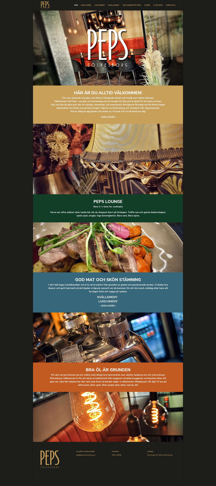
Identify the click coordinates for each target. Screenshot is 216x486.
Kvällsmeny (113, 5)
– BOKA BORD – (108, 117)
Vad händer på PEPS (131, 5)
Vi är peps (158, 5)
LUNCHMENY (108, 301)
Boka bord (86, 5)
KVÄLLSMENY (108, 297)
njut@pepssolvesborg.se (85, 455)
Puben (147, 5)
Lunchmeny (99, 5)
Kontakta (171, 5)
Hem (76, 5)
